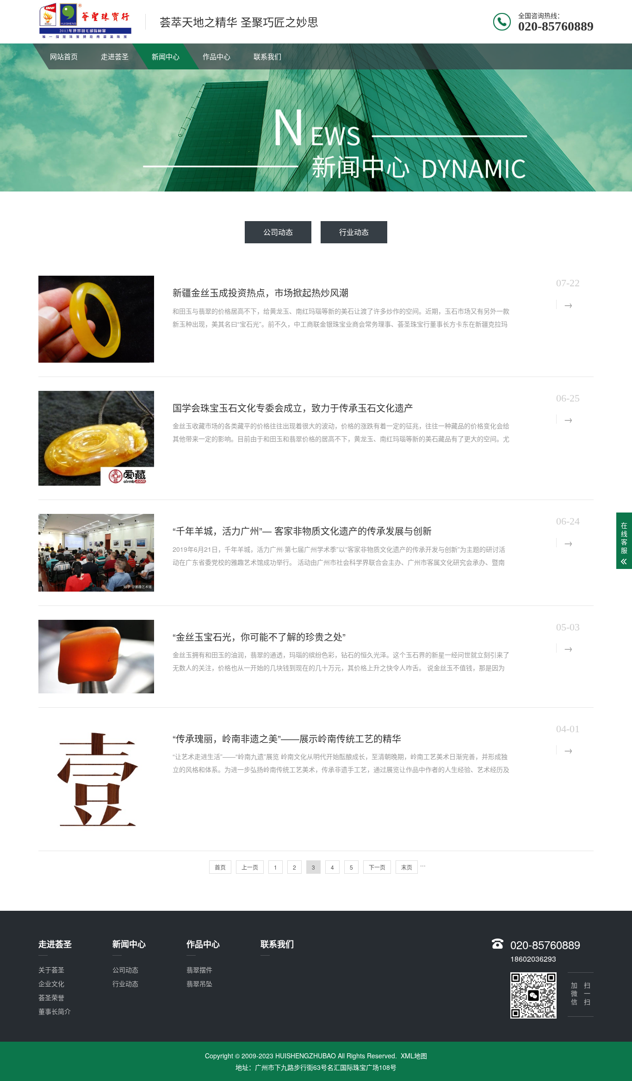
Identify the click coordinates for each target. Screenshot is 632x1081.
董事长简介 (54, 1011)
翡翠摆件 (199, 969)
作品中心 (216, 56)
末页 (406, 867)
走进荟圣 (115, 56)
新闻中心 (166, 56)
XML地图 (414, 1055)
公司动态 (278, 232)
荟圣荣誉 (51, 997)
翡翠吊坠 (199, 983)
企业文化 (51, 983)
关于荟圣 (51, 969)
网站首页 (64, 56)
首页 (220, 867)
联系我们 (267, 56)
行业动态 (354, 232)
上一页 (250, 867)
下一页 (377, 867)
